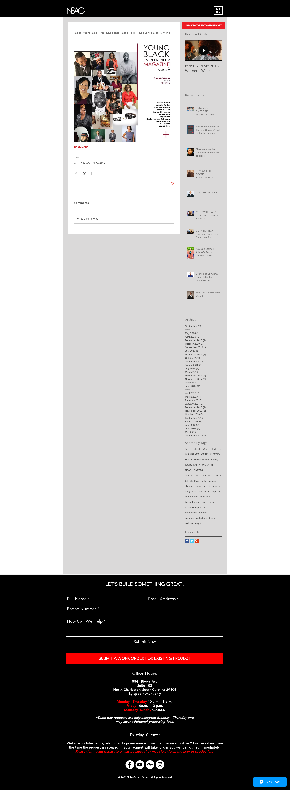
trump (212, 518)
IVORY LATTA (192, 465)
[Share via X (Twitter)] (84, 173)
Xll (186, 481)
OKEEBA (198, 470)
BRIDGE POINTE (201, 449)
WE (210, 475)
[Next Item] (216, 50)
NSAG (188, 470)
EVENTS (216, 449)
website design (193, 523)
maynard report (193, 507)
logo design (208, 502)
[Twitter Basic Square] (192, 541)
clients (188, 486)
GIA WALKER (192, 454)
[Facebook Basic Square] (187, 541)
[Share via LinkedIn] (92, 173)
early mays (191, 491)
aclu (204, 481)
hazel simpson (212, 491)
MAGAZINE (99, 162)
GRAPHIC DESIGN (211, 454)
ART (76, 162)
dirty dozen (214, 486)
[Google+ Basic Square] (197, 541)
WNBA (217, 475)
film (200, 491)
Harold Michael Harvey (206, 459)
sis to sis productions (196, 518)
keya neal (205, 496)
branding (212, 481)
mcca (206, 507)
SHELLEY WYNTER (195, 475)
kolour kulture (192, 502)
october (203, 512)
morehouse (191, 512)
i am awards (191, 496)
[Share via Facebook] (75, 173)
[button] (218, 10)
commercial (200, 486)
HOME (188, 459)
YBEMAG (86, 162)
